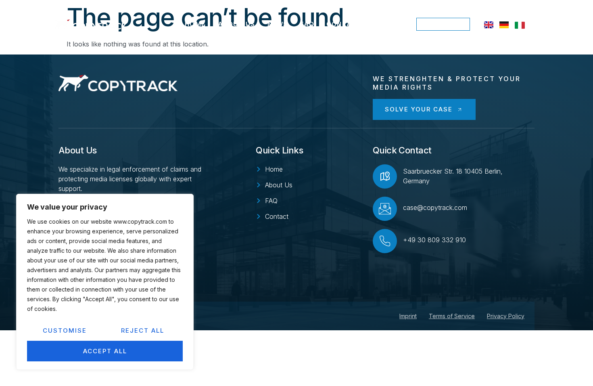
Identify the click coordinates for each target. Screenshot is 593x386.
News (277, 24)
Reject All (142, 330)
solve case (443, 24)
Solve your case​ (419, 109)
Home (195, 24)
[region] (105, 282)
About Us (236, 24)
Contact (344, 24)
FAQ (307, 24)
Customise (65, 330)
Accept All (105, 351)
